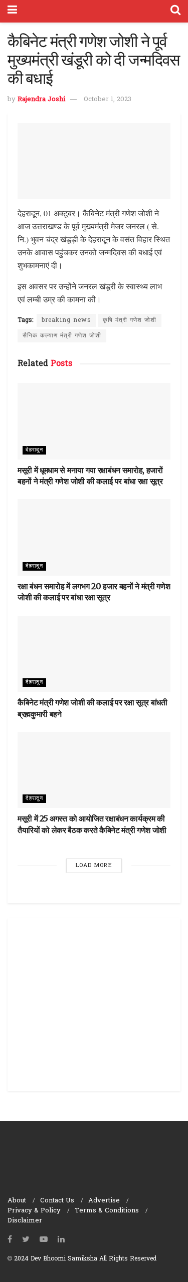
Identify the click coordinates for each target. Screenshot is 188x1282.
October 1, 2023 (107, 99)
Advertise (104, 1200)
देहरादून (34, 450)
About (17, 1200)
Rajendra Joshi (41, 99)
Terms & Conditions (107, 1210)
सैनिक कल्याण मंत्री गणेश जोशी (62, 335)
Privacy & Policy (34, 1210)
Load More (94, 866)
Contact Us (57, 1200)
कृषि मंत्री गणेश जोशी (129, 320)
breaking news (66, 320)
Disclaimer (25, 1220)
